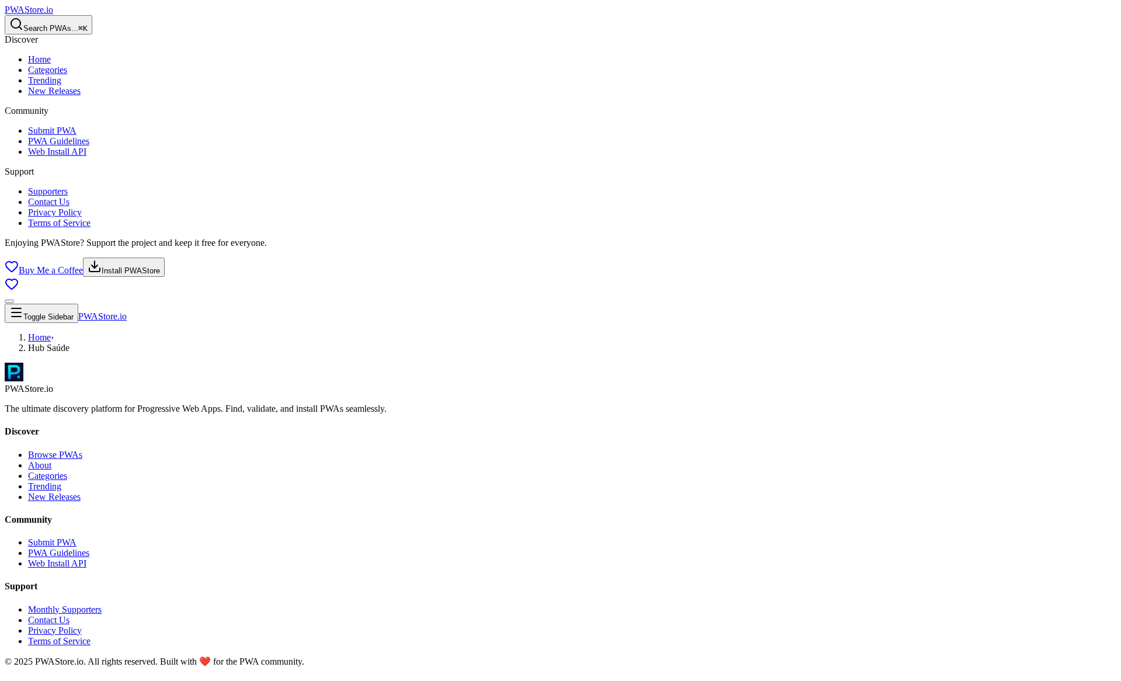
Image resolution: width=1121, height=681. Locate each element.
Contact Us (48, 202)
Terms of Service (59, 223)
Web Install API (57, 152)
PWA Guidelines (58, 141)
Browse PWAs (55, 455)
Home (39, 59)
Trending (44, 80)
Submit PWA (52, 130)
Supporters (48, 191)
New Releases (54, 91)
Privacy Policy (55, 212)
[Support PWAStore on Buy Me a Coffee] (12, 288)
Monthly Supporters (65, 609)
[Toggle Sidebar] (9, 301)
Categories (47, 70)
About (39, 465)
